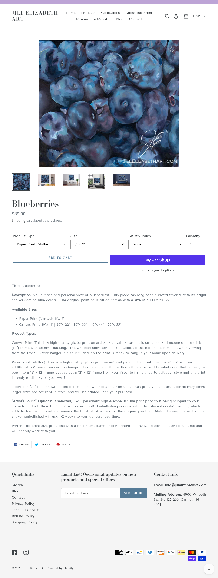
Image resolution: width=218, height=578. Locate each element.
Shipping (18, 221)
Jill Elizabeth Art (35, 16)
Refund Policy (23, 516)
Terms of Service (25, 510)
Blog (15, 491)
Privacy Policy (23, 503)
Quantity (193, 236)
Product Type (23, 236)
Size (73, 236)
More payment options (158, 270)
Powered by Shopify (60, 568)
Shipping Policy (24, 522)
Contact (18, 497)
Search (17, 485)
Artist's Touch (139, 236)
